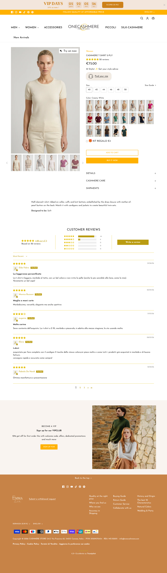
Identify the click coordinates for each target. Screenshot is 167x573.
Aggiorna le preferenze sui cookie (74, 544)
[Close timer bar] (164, 5)
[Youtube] (20, 12)
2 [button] (80, 388)
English (148, 12)
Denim (107, 118)
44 (104, 90)
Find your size (101, 76)
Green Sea (124, 118)
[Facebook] (12, 12)
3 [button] (84, 388)
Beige (115, 105)
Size (88, 85)
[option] (45, 100)
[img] (19, 264)
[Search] (142, 18)
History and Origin (146, 496)
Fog (98, 105)
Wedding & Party (145, 511)
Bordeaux (98, 118)
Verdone (124, 131)
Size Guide (150, 85)
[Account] (147, 18)
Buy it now (112, 160)
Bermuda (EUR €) (20, 524)
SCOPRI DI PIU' (112, 5)
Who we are (94, 507)
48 (118, 90)
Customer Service (121, 504)
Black (115, 131)
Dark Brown (107, 131)
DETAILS (90, 173)
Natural (132, 105)
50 (125, 90)
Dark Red (89, 118)
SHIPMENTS (92, 188)
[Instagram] (16, 12)
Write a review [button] (133, 242)
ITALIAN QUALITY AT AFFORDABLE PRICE (83, 12)
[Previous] (14, 100)
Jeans (132, 118)
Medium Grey (98, 131)
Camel (124, 105)
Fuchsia (150, 105)
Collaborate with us (122, 508)
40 (89, 90)
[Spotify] (32, 12)
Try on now (70, 51)
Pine (115, 118)
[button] (92, 60)
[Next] (75, 100)
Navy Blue (141, 118)
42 (96, 90)
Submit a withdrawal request (42, 499)
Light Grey (150, 118)
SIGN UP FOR (49, 447)
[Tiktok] (24, 12)
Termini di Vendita (49, 544)
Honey (107, 105)
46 (111, 90)
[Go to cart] (153, 18)
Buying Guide (119, 496)
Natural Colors (144, 507)
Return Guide (119, 500)
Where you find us (97, 503)
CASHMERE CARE (95, 181)
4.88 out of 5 (41, 241)
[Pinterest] (28, 12)
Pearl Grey (89, 131)
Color (88, 98)
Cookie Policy (33, 544)
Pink (141, 105)
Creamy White (89, 105)
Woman (89, 51)
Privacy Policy (19, 544)
